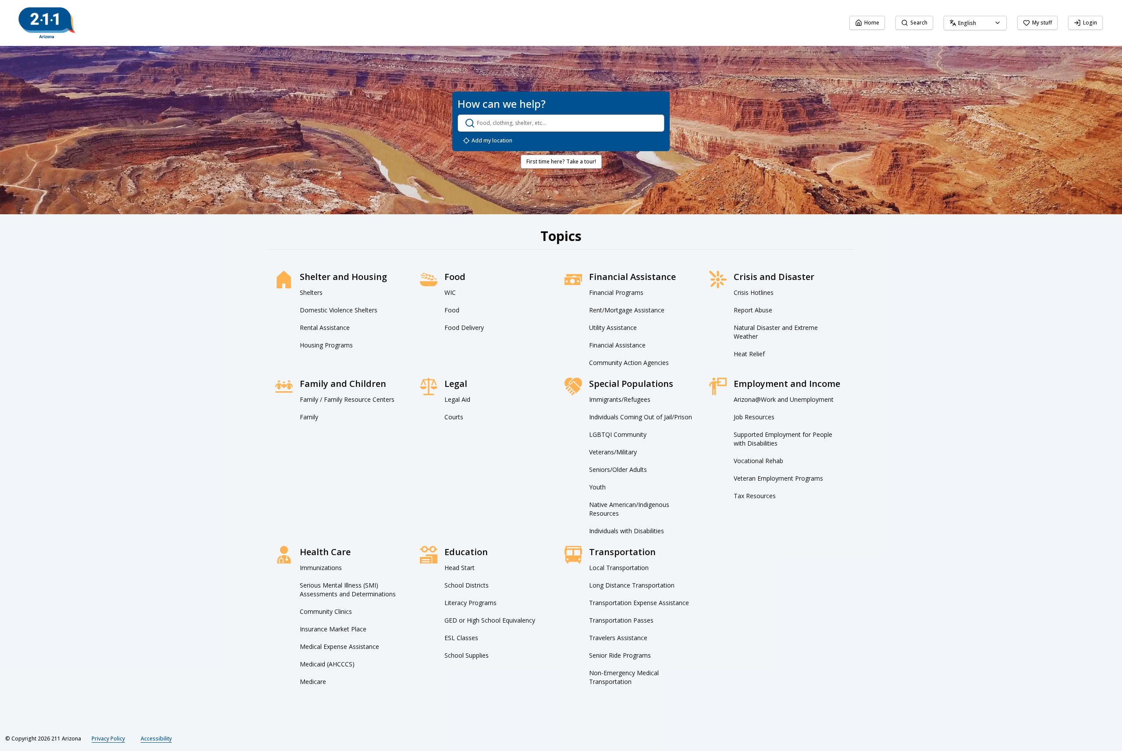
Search (918, 22)
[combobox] (975, 23)
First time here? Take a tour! (561, 161)
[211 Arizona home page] (47, 22)
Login (1090, 22)
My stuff (1042, 22)
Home (871, 22)
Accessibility (156, 738)
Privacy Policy (108, 738)
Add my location (492, 140)
